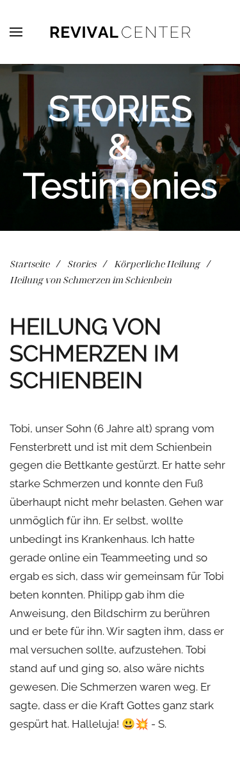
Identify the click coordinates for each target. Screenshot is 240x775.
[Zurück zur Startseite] (120, 32)
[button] (16, 32)
